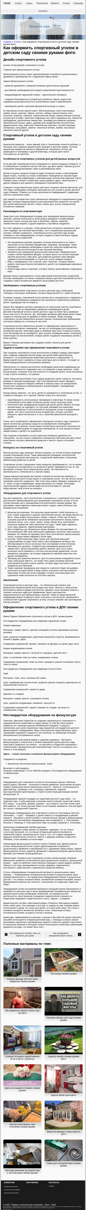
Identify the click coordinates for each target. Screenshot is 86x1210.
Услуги (18, 3)
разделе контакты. (7, 1209)
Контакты (43, 11)
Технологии (42, 3)
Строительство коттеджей (12, 1190)
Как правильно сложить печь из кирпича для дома (25, 934)
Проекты (55, 3)
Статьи (66, 3)
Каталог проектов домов (11, 1193)
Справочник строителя (11, 1186)
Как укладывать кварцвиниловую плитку (60, 934)
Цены (29, 3)
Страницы (78, 3)
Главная (7, 42)
